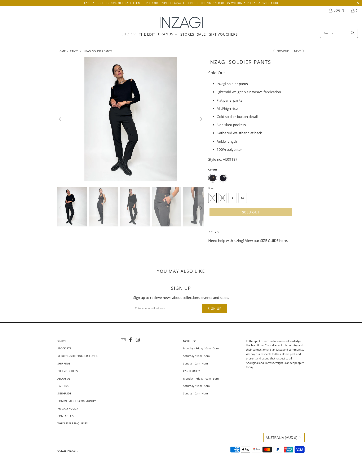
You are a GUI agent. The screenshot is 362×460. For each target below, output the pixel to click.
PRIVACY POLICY (67, 408)
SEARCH (62, 341)
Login (339, 10)
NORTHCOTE (191, 341)
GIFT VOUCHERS (67, 371)
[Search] (352, 33)
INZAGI (71, 450)
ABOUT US (63, 378)
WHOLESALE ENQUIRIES (72, 423)
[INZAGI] (181, 23)
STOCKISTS (64, 348)
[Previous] (60, 119)
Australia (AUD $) (281, 437)
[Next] (201, 119)
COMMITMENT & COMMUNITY (76, 401)
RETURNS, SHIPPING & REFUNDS (77, 356)
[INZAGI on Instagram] (138, 339)
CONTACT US (65, 416)
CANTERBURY (191, 371)
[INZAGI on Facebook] (131, 339)
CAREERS (63, 386)
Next (297, 51)
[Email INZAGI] (123, 339)
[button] (129, 34)
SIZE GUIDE (269, 240)
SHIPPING (63, 363)
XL (242, 198)
